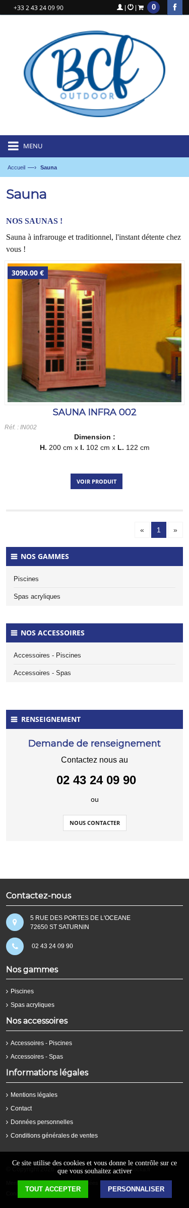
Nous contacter (95, 822)
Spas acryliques (37, 596)
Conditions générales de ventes (54, 1135)
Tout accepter (53, 1189)
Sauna (48, 167)
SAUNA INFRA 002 (95, 412)
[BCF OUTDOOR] (94, 78)
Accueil (16, 167)
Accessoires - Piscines (47, 655)
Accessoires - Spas (42, 673)
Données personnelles (42, 1122)
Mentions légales (34, 1094)
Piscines (26, 579)
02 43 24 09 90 (52, 946)
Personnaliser (136, 1189)
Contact (21, 1108)
